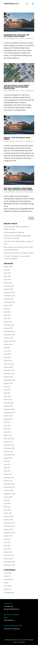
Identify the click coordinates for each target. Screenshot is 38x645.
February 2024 (9, 364)
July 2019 (7, 539)
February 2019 (9, 555)
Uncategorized (9, 592)
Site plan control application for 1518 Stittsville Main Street (18, 189)
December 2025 (9, 292)
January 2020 (8, 520)
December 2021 (9, 445)
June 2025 (7, 312)
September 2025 (9, 302)
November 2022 (9, 413)
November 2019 (9, 526)
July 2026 (7, 270)
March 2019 (8, 552)
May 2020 (7, 507)
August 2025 (8, 305)
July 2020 (7, 500)
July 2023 (7, 387)
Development (29, 38)
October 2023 (8, 377)
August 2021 (8, 458)
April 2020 (7, 510)
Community (8, 573)
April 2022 (7, 432)
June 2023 (7, 390)
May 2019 (7, 546)
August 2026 (8, 267)
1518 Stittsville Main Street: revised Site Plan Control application (17, 87)
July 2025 (7, 309)
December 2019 (9, 523)
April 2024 (7, 357)
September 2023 (9, 380)
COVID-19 (7, 576)
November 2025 (9, 296)
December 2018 (9, 562)
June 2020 (7, 503)
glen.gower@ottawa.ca (11, 609)
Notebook (7, 589)
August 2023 (8, 383)
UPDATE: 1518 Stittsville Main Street (17, 138)
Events (6, 583)
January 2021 (8, 481)
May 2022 (7, 429)
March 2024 (8, 361)
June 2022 (7, 426)
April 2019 (7, 549)
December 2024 (9, 331)
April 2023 (7, 396)
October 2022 (8, 416)
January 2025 (8, 328)
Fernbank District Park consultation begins (18, 253)
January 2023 (8, 406)
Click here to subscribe (11, 629)
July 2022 (7, 422)
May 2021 (7, 468)
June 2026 (7, 273)
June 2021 (7, 464)
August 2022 (8, 419)
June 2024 (7, 351)
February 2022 (9, 438)
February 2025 (9, 325)
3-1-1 (5, 618)
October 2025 (8, 299)
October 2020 (8, 490)
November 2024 (9, 335)
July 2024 (7, 348)
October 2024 (8, 338)
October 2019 (8, 529)
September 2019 (9, 533)
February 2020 (9, 516)
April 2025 (7, 318)
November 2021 (9, 448)
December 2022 (9, 409)
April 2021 (7, 471)
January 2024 (8, 367)
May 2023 (7, 393)
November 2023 (9, 374)
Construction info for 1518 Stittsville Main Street (16, 36)
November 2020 (9, 487)
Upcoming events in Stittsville (14, 232)
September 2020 (9, 494)
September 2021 (9, 455)
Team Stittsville (10, 38)
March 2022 (8, 435)
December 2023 (9, 370)
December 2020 (9, 484)
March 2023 (8, 400)
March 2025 (8, 322)
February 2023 (9, 403)
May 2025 (7, 315)
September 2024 (9, 341)
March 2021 (8, 474)
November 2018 (9, 565)
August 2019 (8, 536)
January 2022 (8, 442)
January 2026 (8, 289)
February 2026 (9, 286)
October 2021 (8, 451)
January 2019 (8, 559)
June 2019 (7, 542)
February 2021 (9, 477)
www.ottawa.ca (9, 620)
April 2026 (7, 279)
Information (8, 586)
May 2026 (7, 276)
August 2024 (8, 344)
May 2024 (7, 354)
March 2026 (8, 283)
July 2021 (7, 461)
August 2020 (8, 497)
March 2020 (8, 513)
